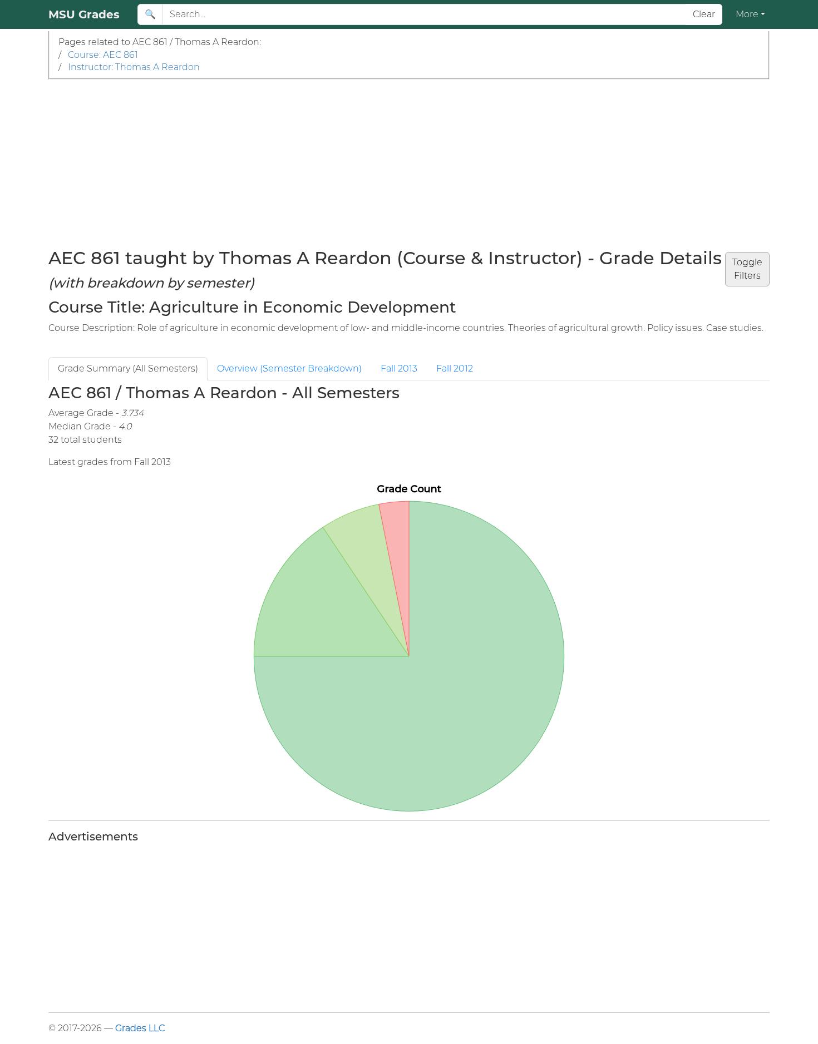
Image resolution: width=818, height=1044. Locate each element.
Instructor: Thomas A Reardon (134, 67)
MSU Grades (84, 14)
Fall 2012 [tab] (454, 368)
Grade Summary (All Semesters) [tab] (128, 368)
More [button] (747, 14)
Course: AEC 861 (103, 55)
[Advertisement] (409, 163)
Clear (704, 14)
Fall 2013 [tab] (399, 368)
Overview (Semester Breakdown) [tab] (289, 368)
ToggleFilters (747, 269)
